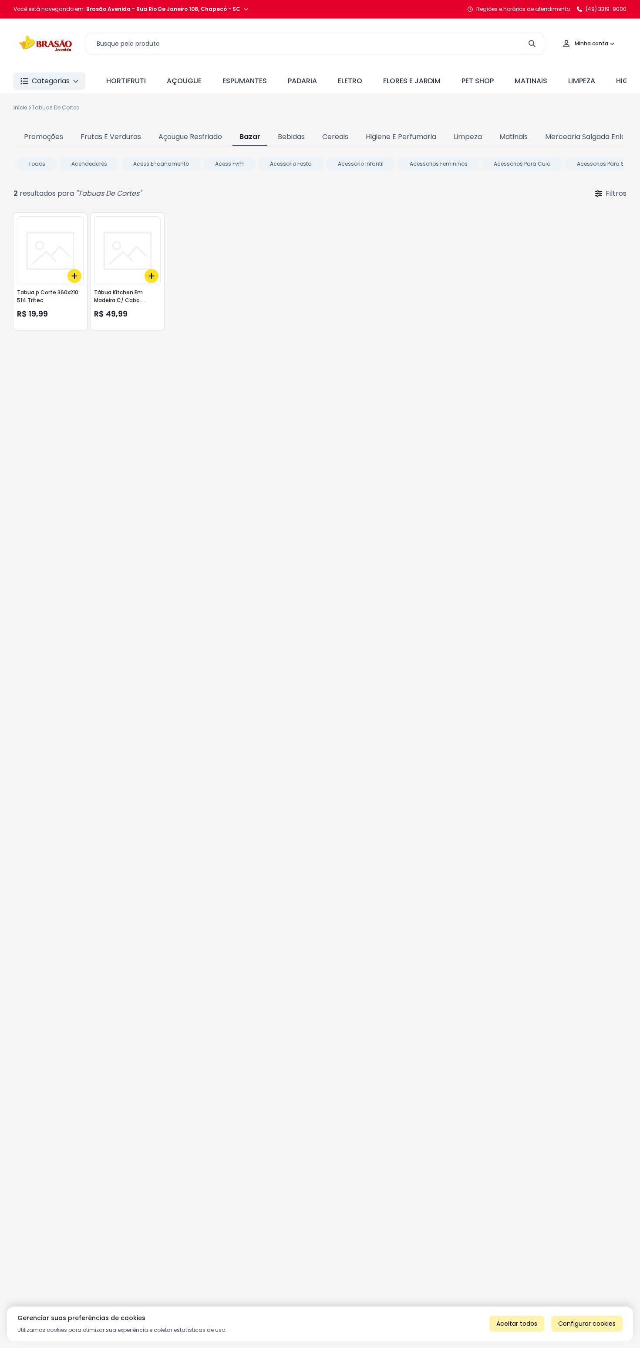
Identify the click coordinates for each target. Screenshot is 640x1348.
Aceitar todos (516, 1323)
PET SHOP (477, 81)
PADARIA (302, 81)
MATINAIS (531, 81)
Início (20, 107)
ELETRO (350, 81)
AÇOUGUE (184, 81)
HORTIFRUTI (126, 81)
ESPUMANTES (244, 81)
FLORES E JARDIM (412, 81)
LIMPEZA (581, 81)
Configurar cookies (587, 1323)
